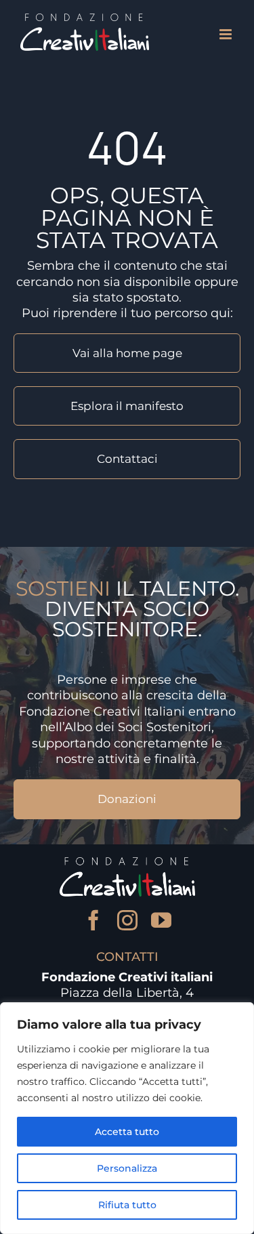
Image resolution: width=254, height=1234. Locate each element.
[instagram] (127, 920)
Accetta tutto (127, 1132)
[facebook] (93, 920)
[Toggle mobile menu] (226, 34)
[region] (127, 1118)
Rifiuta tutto (127, 1205)
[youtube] (161, 920)
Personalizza (127, 1168)
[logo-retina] (127, 863)
